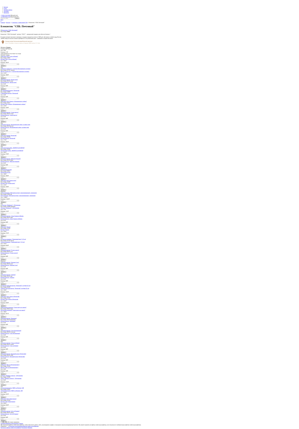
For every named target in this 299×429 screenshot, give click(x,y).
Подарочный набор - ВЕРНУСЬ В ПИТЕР (12, 150)
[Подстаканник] (19, 192)
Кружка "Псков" (5, 229)
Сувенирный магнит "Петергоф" (9, 93)
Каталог (6, 7)
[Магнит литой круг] (16, 68)
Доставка (6, 11)
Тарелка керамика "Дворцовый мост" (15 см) (13, 242)
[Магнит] (10, 364)
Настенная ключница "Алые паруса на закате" (13, 310)
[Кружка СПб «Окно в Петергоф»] (10, 296)
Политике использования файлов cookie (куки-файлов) (24, 426)
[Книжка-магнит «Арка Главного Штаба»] (12, 216)
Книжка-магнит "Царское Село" (9, 265)
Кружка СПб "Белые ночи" (8, 183)
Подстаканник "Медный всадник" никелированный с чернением (18, 195)
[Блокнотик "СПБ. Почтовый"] (9, 30)
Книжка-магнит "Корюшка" (8, 321)
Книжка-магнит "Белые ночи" (9, 82)
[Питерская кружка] (6, 169)
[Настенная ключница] (14, 307)
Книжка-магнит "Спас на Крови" (9, 345)
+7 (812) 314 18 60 (5, 15)
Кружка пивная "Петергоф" (8, 138)
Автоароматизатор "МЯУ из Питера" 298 (12, 390)
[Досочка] (10, 205)
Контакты (6, 12)
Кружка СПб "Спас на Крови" (9, 59)
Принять (30, 427)
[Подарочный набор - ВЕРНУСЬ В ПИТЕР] (12, 147)
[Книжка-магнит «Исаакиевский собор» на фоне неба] (15, 124)
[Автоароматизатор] (12, 388)
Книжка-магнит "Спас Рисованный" (10, 333)
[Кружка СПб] (9, 56)
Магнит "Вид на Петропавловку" (9, 367)
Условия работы (8, 10)
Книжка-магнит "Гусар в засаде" (9, 253)
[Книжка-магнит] (9, 79)
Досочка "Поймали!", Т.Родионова (10, 208)
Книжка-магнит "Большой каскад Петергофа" (13, 356)
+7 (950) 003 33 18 (5, 16)
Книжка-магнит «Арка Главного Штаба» (11, 218)
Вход (2, 19)
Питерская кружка (5, 172)
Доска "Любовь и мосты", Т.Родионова (11, 378)
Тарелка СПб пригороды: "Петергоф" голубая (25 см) (15, 288)
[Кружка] (6, 227)
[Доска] (12, 375)
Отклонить (24, 427)
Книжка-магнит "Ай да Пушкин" (9, 414)
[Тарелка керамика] (13, 239)
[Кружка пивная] (9, 135)
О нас (5, 8)
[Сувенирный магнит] (10, 90)
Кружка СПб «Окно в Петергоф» (9, 299)
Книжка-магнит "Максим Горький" (10, 161)
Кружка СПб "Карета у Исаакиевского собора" (13, 104)
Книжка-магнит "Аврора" (7, 277)
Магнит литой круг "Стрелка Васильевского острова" (15, 71)
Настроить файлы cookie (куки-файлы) (11, 427)
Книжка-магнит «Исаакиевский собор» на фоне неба (15, 127)
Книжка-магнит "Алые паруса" (9, 115)
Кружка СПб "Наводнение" (8, 401)
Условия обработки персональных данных (12, 423)
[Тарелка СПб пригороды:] (15, 285)
